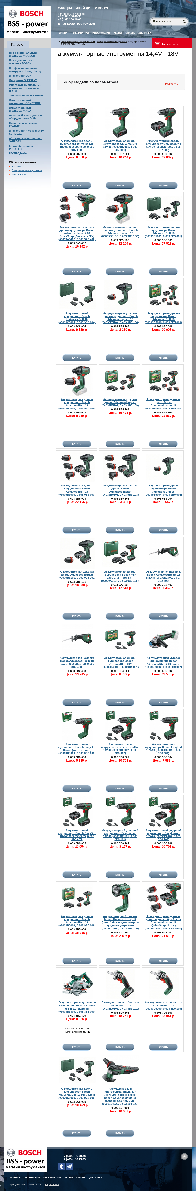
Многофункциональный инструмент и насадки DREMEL (25, 87)
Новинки (16, 166)
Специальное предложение (27, 170)
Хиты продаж (19, 174)
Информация (101, 33)
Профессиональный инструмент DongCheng (25, 69)
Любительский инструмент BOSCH (78, 41)
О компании (81, 33)
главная (63, 33)
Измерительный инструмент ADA (20, 109)
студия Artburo (52, 1184)
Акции (118, 33)
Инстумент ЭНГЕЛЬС (23, 80)
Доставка (144, 33)
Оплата (130, 33)
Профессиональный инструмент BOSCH (23, 54)
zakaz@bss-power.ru (81, 23)
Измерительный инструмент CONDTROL (25, 102)
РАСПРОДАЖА (18, 153)
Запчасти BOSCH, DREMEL (27, 95)
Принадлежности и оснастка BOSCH (22, 62)
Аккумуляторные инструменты (112, 41)
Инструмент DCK (20, 75)
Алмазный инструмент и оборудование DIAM (25, 117)
